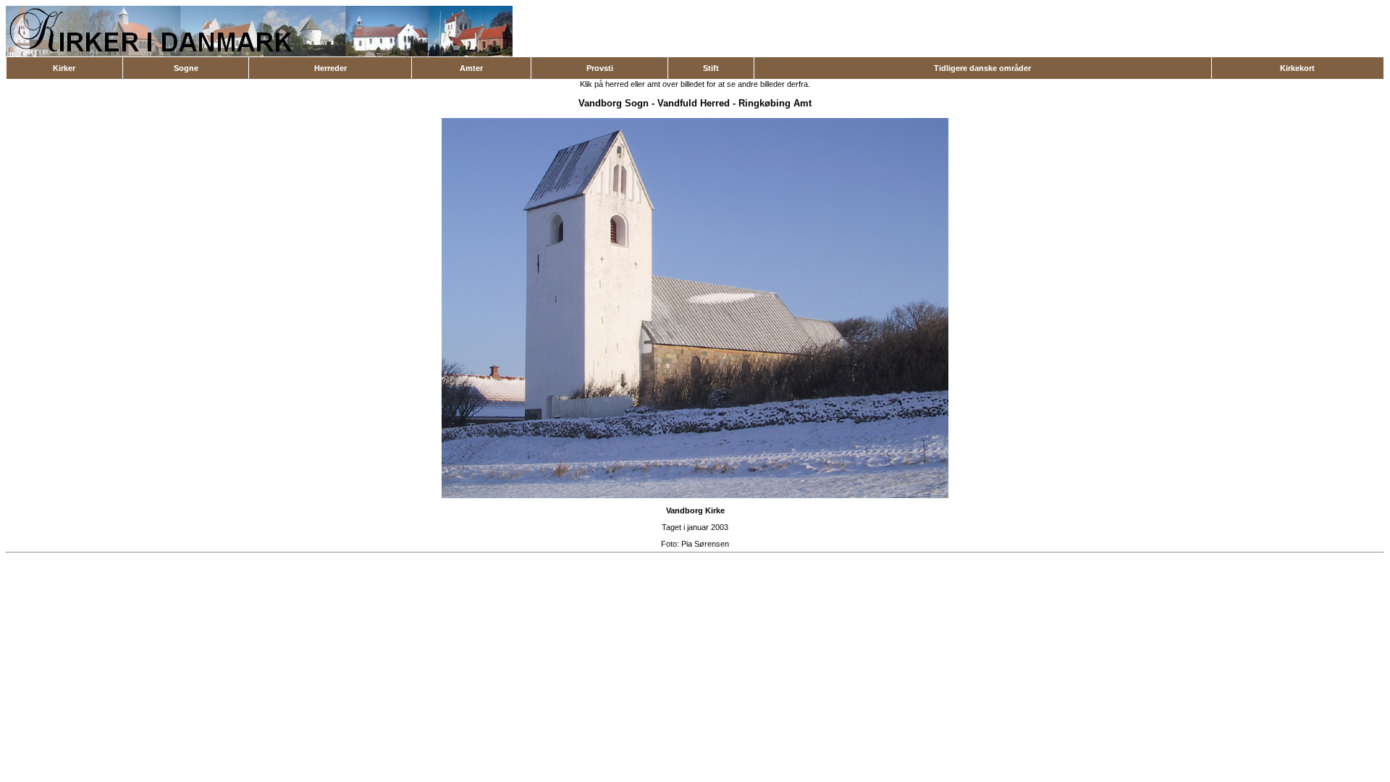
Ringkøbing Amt (775, 103)
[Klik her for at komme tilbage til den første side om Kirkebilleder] (259, 53)
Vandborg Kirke (695, 510)
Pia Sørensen (705, 543)
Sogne (186, 68)
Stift (711, 68)
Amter (471, 68)
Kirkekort (1297, 68)
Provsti (599, 68)
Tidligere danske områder (982, 68)
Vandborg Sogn (613, 103)
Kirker (64, 68)
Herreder (330, 68)
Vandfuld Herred (693, 103)
